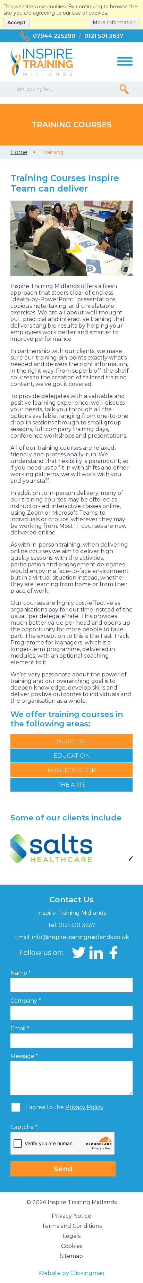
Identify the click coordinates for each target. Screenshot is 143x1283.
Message (24, 1056)
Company (25, 1000)
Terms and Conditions (72, 1226)
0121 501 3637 (103, 36)
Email (20, 1028)
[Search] (124, 89)
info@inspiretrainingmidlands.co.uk (80, 937)
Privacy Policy (84, 1107)
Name (20, 973)
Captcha (23, 1127)
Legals (72, 1236)
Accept (16, 22)
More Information (114, 22)
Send (63, 1169)
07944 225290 (54, 36)
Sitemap (71, 1256)
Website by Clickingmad (71, 1273)
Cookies (71, 1246)
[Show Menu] (125, 61)
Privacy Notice (71, 1216)
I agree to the (64, 1107)
